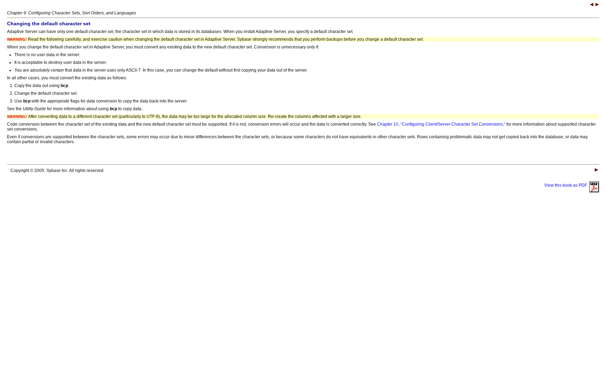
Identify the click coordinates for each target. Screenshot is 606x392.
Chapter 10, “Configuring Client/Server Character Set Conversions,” (441, 124)
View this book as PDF (566, 185)
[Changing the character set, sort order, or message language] (591, 5)
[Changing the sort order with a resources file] (597, 5)
